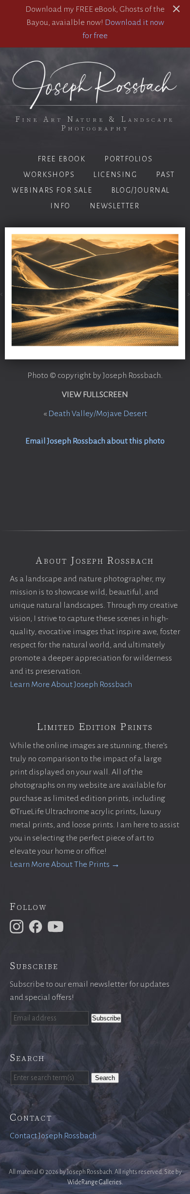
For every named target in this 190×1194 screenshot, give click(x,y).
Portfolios (128, 159)
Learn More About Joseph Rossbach (71, 684)
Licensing (115, 174)
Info (60, 206)
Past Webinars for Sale (93, 182)
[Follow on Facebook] (37, 926)
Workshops (49, 174)
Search (105, 1078)
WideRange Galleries (94, 1182)
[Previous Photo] (2, 293)
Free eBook (62, 159)
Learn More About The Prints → (65, 864)
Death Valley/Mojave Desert (97, 413)
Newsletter (115, 206)
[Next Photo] (187, 293)
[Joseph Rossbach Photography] (95, 103)
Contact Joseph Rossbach (53, 1135)
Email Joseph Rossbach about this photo (95, 441)
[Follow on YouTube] (57, 926)
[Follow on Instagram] (18, 926)
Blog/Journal (140, 190)
